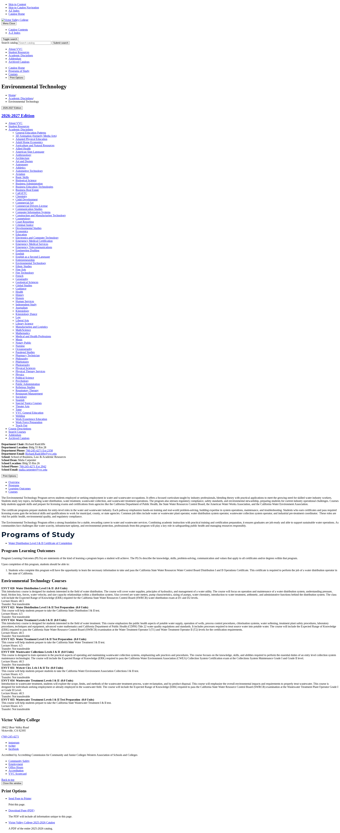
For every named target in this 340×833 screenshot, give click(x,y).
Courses (13, 74)
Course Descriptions (19, 428)
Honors (20, 298)
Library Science (24, 323)
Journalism (22, 307)
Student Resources (18, 52)
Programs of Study (18, 70)
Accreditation (16, 770)
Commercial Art (24, 202)
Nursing (20, 345)
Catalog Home (16, 13)
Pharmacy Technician (28, 355)
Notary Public (23, 342)
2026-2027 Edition (17, 115)
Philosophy (22, 358)
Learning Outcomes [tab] (19, 488)
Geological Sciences (27, 282)
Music (19, 339)
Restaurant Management (29, 393)
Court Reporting (25, 221)
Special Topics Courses (29, 403)
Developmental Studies (28, 228)
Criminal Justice (24, 224)
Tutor (19, 409)
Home (11, 95)
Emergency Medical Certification (34, 240)
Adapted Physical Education (31, 139)
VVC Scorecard (17, 773)
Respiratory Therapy (27, 390)
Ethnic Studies (24, 266)
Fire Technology (25, 272)
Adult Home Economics (29, 142)
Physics (20, 374)
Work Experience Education (31, 419)
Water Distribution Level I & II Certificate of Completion (40, 543)
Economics (22, 231)
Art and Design (24, 161)
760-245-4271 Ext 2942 (32, 466)
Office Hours (15, 767)
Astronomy (22, 164)
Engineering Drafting (27, 250)
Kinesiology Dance (26, 314)
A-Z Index (14, 32)
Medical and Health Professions (33, 336)
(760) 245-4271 (10, 736)
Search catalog (9, 42)
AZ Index (13, 10)
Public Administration (28, 384)
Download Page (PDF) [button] (21, 810)
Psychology (22, 380)
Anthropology (23, 154)
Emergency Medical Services (32, 244)
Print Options (16, 77)
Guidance (21, 288)
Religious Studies (25, 387)
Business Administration (29, 183)
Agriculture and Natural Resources (35, 145)
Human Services (25, 301)
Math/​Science (23, 329)
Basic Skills (22, 177)
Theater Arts (22, 406)
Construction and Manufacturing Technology (41, 215)
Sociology (21, 396)
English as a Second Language (33, 256)
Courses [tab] (13, 491)
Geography (22, 279)
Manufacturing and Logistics (32, 326)
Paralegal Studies (25, 352)
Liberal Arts (22, 320)
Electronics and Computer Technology (37, 237)
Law (18, 317)
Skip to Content (17, 4)
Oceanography (24, 349)
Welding (20, 415)
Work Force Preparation (29, 422)
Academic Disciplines (20, 55)
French (19, 275)
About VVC (15, 49)
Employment (15, 764)
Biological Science (26, 180)
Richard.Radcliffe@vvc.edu (41, 453)
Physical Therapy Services (30, 371)
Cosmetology (23, 218)
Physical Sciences (25, 368)
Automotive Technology (29, 170)
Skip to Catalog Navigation (23, 7)
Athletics (21, 167)
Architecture (22, 158)
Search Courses (17, 431)
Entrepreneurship (25, 259)
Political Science (25, 377)
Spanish (20, 399)
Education (21, 234)
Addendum (14, 58)
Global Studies (24, 285)
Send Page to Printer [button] (19, 798)
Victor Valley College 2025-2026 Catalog (31, 822)
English (20, 253)
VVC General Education (29, 412)
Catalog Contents (18, 29)
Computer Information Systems (33, 212)
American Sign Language (30, 151)
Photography (23, 364)
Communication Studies (29, 209)
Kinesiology (22, 310)
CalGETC (21, 193)
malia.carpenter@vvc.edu (33, 469)
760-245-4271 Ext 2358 (39, 450)
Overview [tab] (14, 482)
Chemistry (21, 196)
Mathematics (23, 333)
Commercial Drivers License (32, 205)
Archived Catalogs (18, 61)
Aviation (20, 174)
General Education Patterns (31, 132)
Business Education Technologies (34, 186)
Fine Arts (21, 269)
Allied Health (23, 148)
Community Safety (19, 760)
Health (19, 291)
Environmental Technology (31, 263)
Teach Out (21, 425)
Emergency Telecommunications (34, 247)
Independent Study (26, 304)
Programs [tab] (13, 485)
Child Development (27, 199)
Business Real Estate (27, 189)
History (20, 294)
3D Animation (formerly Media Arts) (36, 135)
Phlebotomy (22, 361)
